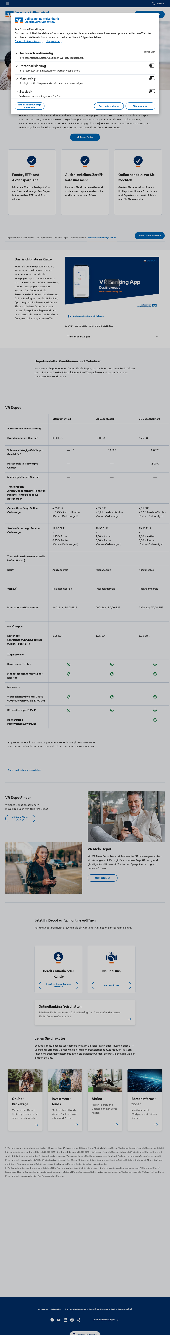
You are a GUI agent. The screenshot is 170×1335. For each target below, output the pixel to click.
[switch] (152, 66)
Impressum (53, 41)
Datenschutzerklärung (28, 41)
